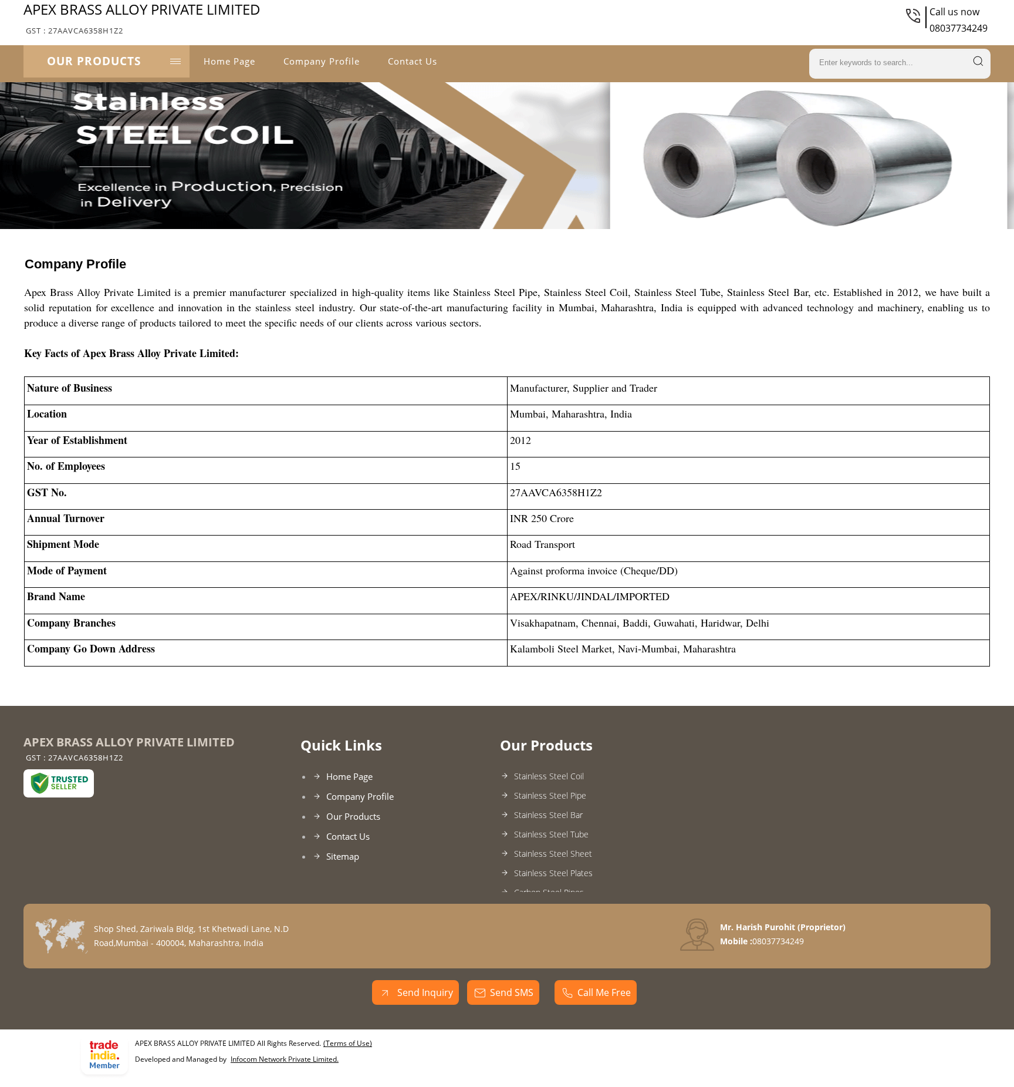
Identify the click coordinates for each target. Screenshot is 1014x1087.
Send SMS (511, 992)
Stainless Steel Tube (551, 834)
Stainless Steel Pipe (550, 795)
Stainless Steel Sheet (553, 853)
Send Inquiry (424, 992)
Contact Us (412, 61)
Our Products (94, 61)
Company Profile (321, 61)
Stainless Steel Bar (548, 814)
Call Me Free (604, 992)
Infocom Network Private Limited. (285, 1059)
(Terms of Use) (347, 1043)
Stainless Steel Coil (549, 776)
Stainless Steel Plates (553, 873)
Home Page (229, 61)
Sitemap (342, 856)
